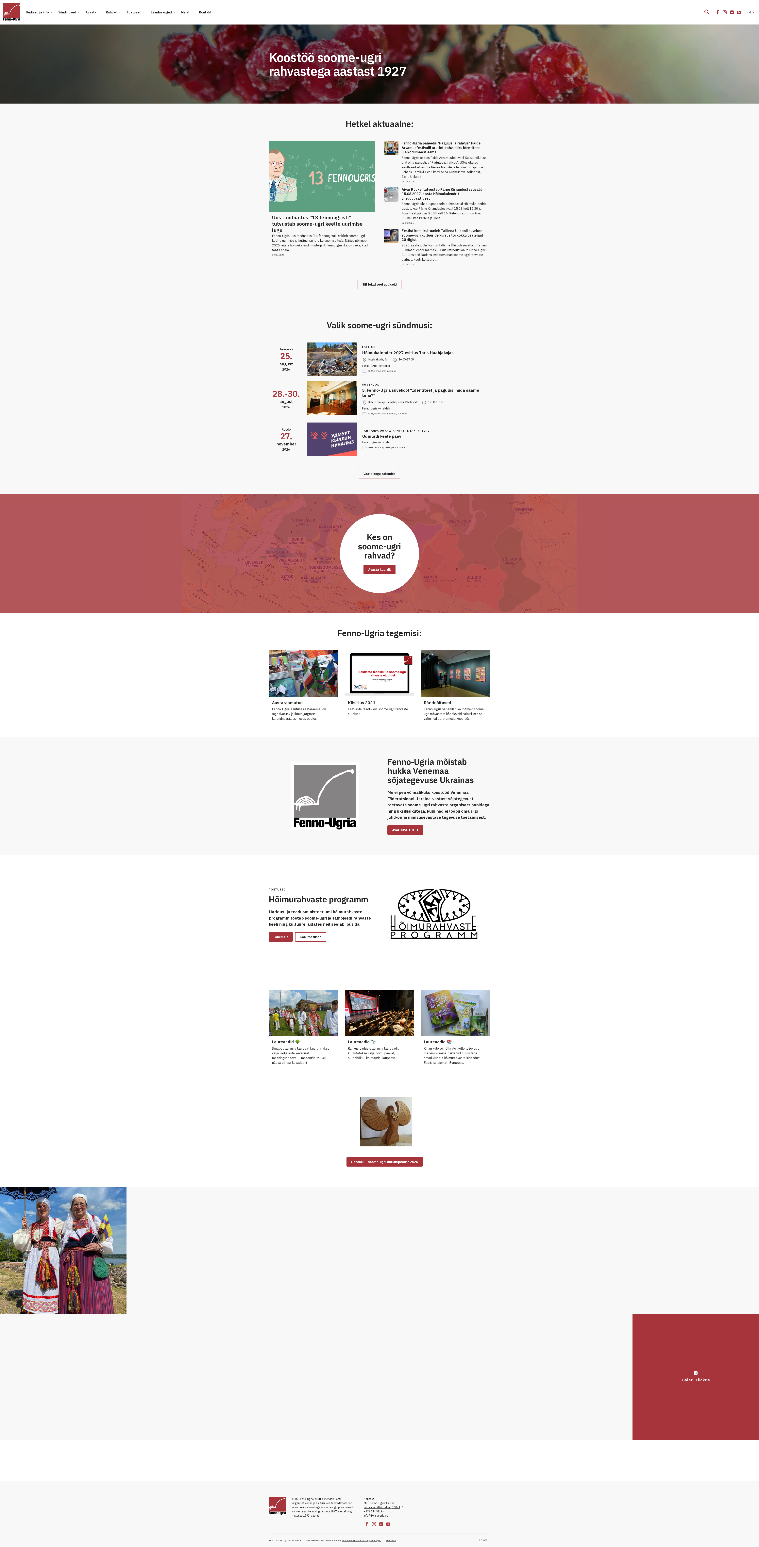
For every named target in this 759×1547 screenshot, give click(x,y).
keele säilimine (375, 447)
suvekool (402, 413)
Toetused (134, 12)
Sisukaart (391, 1540)
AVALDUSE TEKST (405, 830)
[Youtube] (739, 12)
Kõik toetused (311, 937)
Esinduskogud (161, 12)
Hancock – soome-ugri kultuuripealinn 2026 (384, 1162)
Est (751, 12)
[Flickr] (732, 12)
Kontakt (205, 12)
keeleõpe (389, 447)
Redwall (484, 1540)
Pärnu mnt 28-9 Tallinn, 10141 (382, 1507)
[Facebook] (718, 12)
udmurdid (400, 447)
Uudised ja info (37, 12)
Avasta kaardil (379, 570)
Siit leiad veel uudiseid (379, 284)
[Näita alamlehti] (51, 12)
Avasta (91, 12)
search (707, 12)
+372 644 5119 (373, 1511)
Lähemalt (281, 937)
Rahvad (111, 12)
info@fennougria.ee (376, 1515)
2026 (370, 370)
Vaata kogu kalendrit (379, 474)
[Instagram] (725, 12)
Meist (185, 12)
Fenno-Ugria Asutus (385, 370)
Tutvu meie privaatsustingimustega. (361, 1540)
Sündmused (67, 12)
